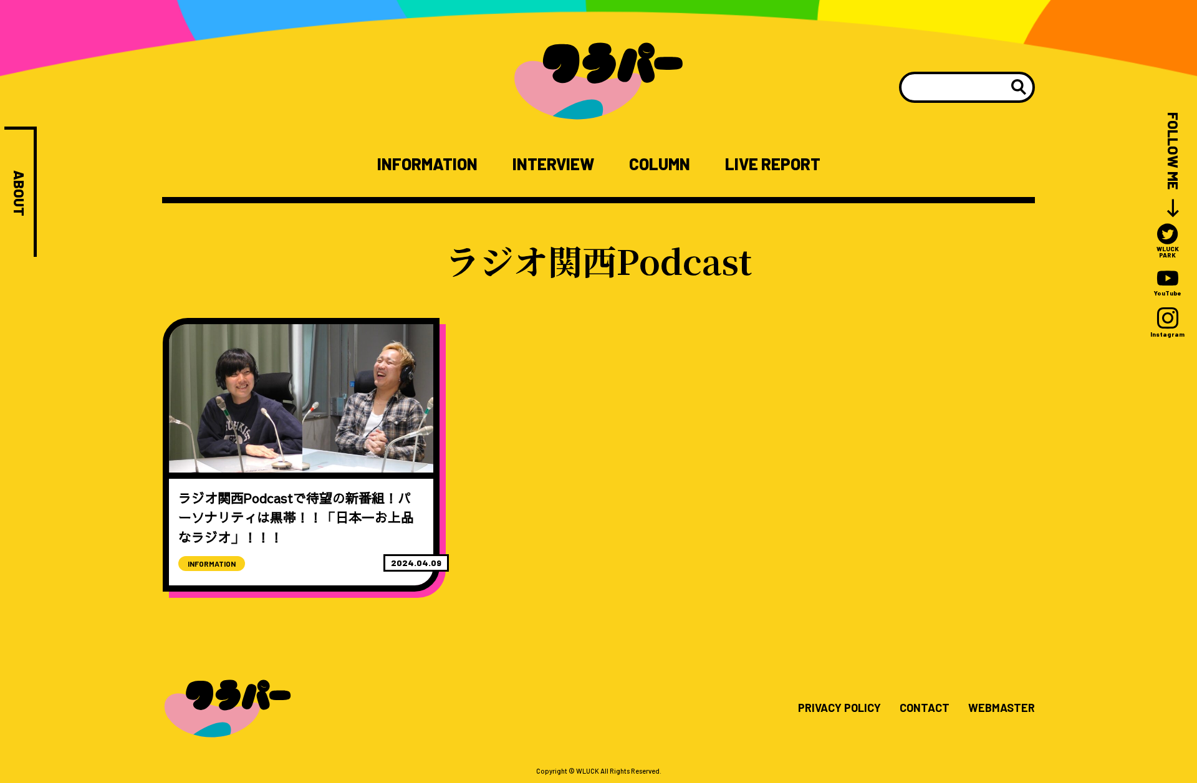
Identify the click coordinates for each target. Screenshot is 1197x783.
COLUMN (659, 164)
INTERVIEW (553, 164)
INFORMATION (427, 164)
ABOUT (19, 193)
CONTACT (924, 708)
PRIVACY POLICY (839, 708)
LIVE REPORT (772, 164)
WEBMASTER (1001, 708)
